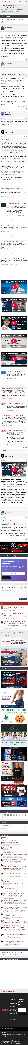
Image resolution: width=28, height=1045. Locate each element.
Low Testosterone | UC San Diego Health (12, 188)
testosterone (4, 13)
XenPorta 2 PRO (4, 1043)
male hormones (18, 11)
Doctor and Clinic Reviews (13, 608)
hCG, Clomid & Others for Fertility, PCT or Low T (14, 925)
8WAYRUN (18, 1043)
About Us (6, 1030)
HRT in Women (14, 627)
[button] (2, 587)
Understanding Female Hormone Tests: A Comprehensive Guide (14, 914)
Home (2, 1036)
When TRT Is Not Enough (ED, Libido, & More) (13, 857)
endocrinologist (4, 11)
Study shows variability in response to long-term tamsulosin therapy (15, 887)
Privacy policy (19, 1034)
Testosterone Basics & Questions (10, 852)
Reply (26, 59)
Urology (12, 209)
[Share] (24, 33)
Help (24, 1034)
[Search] (26, 1)
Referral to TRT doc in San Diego (14, 607)
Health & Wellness (7, 878)
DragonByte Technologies (11, 1041)
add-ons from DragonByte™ (18, 1040)
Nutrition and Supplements (9, 840)
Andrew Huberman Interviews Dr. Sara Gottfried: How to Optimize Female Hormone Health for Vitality (15, 623)
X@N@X (5, 837)
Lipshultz (11, 171)
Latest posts (4, 835)
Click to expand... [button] (14, 152)
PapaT (5, 608)
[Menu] (2, 2)
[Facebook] (19, 1003)
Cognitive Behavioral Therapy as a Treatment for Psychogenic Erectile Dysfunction (15, 908)
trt (8, 13)
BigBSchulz (4, 9)
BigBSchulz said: (5, 72)
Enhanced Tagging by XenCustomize (9, 1042)
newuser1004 (11, 952)
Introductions (6, 845)
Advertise (17, 1030)
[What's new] (23, 1)
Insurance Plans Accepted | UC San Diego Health (14, 241)
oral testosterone (10, 395)
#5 (26, 460)
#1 (26, 33)
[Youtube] (19, 1005)
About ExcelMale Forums (12, 1019)
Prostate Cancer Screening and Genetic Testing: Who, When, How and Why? (13, 894)
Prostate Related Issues (8, 891)
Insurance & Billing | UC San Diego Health (12, 226)
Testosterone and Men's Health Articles (12, 862)
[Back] (20, 1)
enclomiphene (20, 9)
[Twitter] (22, 1003)
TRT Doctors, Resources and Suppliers (19, 617)
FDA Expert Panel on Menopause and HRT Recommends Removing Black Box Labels (14, 928)
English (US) (5, 1032)
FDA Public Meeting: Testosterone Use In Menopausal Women (14, 942)
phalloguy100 (7, 617)
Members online (6, 950)
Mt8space (22, 952)
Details (18, 1041)
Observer (17, 952)
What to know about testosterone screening (15, 859)
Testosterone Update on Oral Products (12, 388)
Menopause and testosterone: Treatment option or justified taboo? (14, 935)
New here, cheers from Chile (10, 842)
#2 (26, 69)
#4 (26, 136)
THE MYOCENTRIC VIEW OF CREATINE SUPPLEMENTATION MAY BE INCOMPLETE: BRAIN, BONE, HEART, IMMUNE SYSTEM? (14, 866)
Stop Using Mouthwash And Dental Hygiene (15, 854)
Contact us (3, 1034)
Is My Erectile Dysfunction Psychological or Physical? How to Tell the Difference (14, 901)
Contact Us (11, 1030)
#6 (26, 517)
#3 (26, 118)
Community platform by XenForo (13, 1038)
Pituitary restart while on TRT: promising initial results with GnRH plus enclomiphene (15, 921)
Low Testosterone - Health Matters (16, 371)
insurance (11, 11)
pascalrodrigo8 (4, 952)
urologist (12, 13)
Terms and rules (11, 1034)
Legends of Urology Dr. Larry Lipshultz (12, 415)
